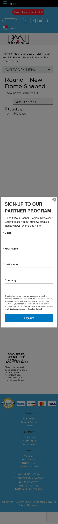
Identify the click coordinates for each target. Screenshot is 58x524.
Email (8, 232)
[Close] (54, 200)
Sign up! (29, 318)
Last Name (11, 264)
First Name (11, 248)
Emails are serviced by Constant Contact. (26, 309)
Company (11, 280)
